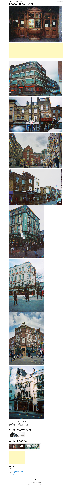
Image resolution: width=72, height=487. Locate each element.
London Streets (14, 470)
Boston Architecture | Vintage (17, 471)
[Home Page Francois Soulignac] (36, 481)
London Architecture (15, 468)
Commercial (11, 1)
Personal (16, 1)
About (21, 1)
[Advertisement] (36, 50)
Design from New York (16, 472)
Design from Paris (15, 474)
